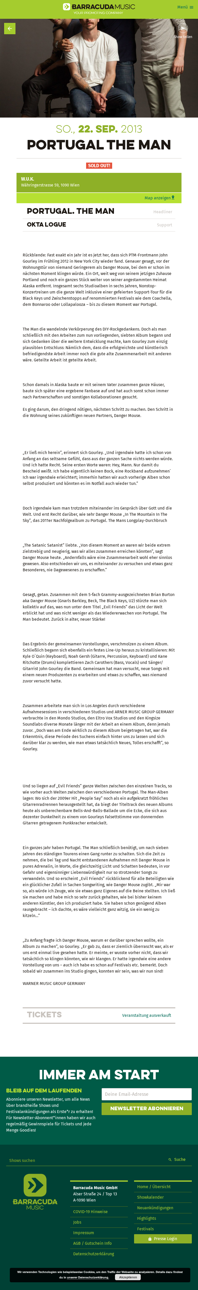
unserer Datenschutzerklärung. (88, 1277)
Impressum (83, 1232)
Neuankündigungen (155, 1207)
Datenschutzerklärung (93, 1253)
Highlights (146, 1218)
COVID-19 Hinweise (90, 1211)
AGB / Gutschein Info (92, 1243)
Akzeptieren (128, 1277)
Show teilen (183, 37)
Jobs (77, 1222)
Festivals (145, 1228)
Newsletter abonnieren (146, 1109)
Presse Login (165, 1238)
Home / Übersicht (154, 1186)
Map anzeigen (158, 197)
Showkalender (150, 1197)
